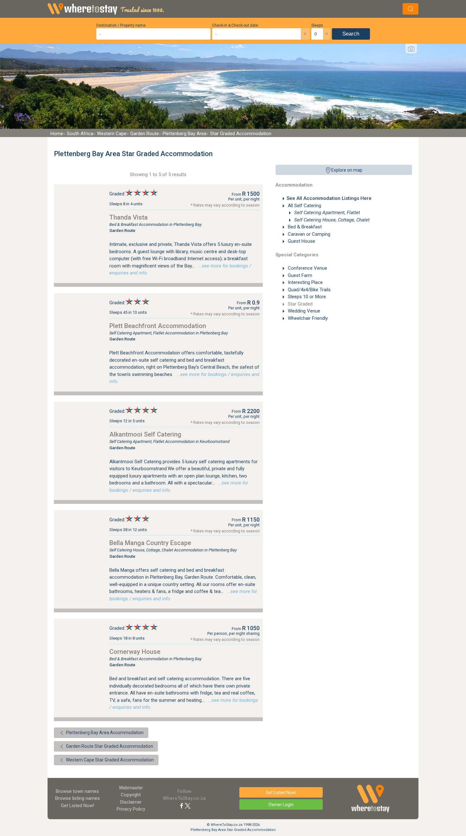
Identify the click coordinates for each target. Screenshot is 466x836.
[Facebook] (181, 805)
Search (350, 34)
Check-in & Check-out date (235, 25)
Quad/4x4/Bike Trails (309, 290)
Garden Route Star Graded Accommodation (109, 746)
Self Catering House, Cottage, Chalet (331, 220)
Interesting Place (305, 282)
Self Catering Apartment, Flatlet (326, 212)
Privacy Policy (131, 809)
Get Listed (77, 805)
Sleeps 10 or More (306, 297)
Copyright (131, 795)
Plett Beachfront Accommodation (157, 326)
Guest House (301, 241)
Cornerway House (134, 651)
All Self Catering (304, 205)
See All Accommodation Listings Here (329, 198)
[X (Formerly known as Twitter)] (188, 805)
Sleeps (317, 25)
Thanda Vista (128, 217)
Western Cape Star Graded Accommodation (109, 759)
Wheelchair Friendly (307, 318)
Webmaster (131, 788)
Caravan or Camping (308, 234)
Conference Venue (307, 268)
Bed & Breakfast (304, 227)
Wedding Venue (303, 311)
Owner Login (281, 804)
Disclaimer (131, 802)
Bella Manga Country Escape (150, 543)
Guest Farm (299, 275)
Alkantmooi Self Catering (145, 434)
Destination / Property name (121, 25)
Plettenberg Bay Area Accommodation (104, 732)
